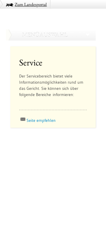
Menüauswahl (44, 35)
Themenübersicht (27, 149)
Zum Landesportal (31, 4)
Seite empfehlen (41, 120)
